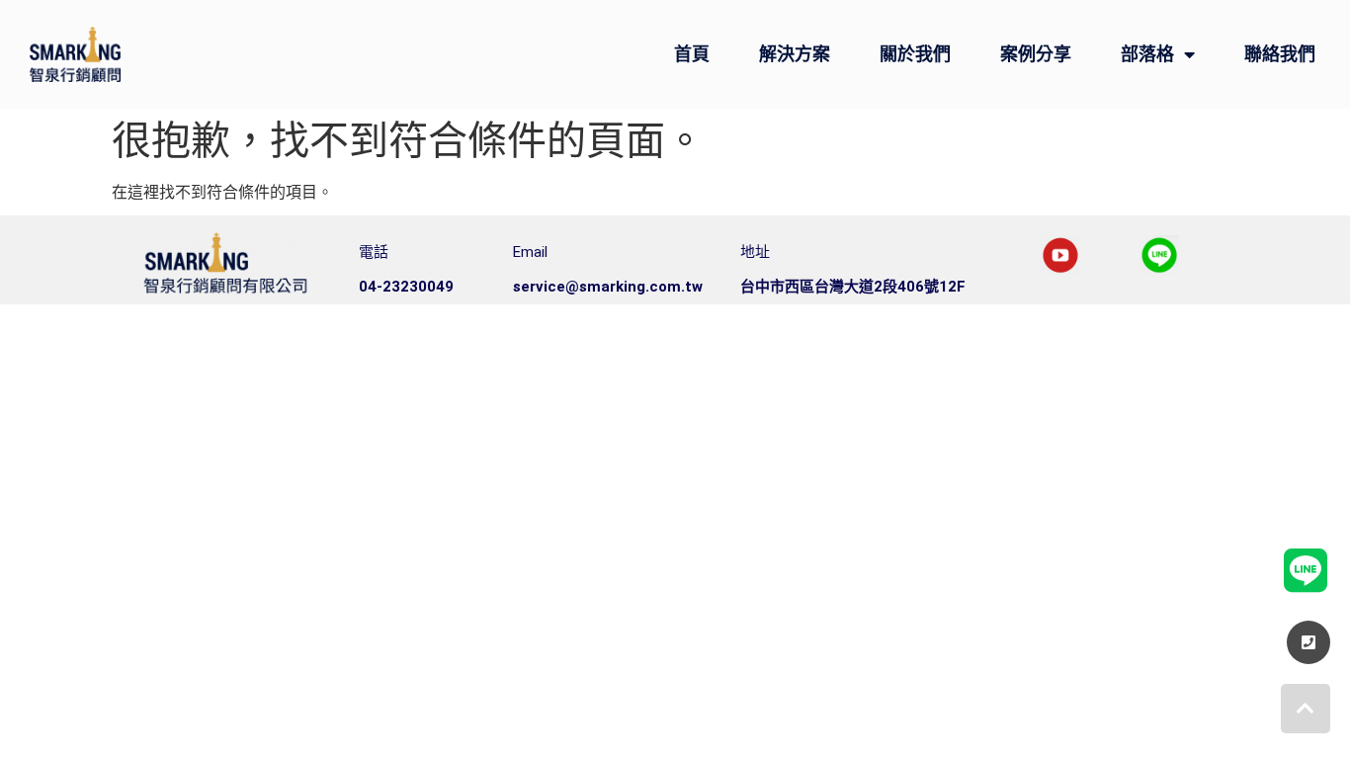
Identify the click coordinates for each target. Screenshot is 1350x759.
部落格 (1147, 54)
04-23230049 (406, 286)
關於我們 (915, 54)
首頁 (692, 54)
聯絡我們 (1279, 54)
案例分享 (1035, 54)
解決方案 (794, 54)
